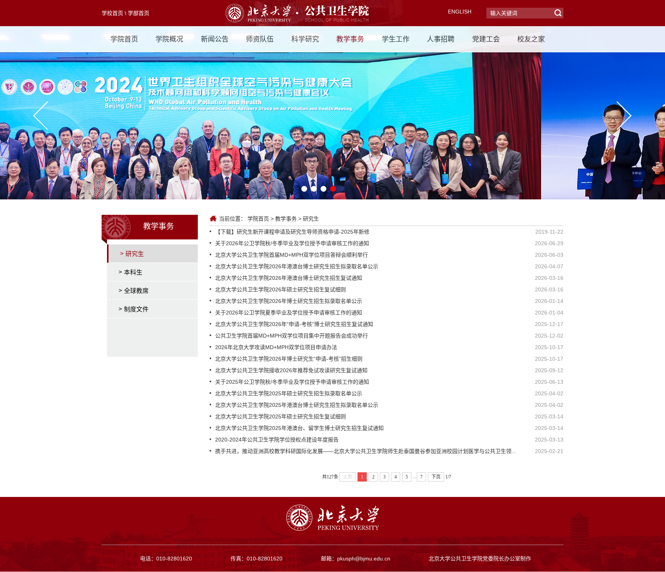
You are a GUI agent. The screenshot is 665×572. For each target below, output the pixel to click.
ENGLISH (459, 11)
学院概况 (169, 39)
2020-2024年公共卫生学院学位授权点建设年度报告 (277, 440)
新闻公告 (215, 39)
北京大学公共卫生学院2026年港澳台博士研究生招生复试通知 (288, 278)
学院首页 (124, 39)
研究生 (311, 219)
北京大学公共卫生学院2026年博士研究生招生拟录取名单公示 (288, 301)
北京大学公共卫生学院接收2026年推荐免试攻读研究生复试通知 (291, 370)
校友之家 (531, 39)
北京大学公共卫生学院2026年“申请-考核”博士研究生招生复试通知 (294, 324)
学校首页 (112, 13)
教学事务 (350, 39)
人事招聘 (440, 39)
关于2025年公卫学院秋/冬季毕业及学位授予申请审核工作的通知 (292, 382)
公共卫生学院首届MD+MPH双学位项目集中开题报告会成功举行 (291, 336)
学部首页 (138, 13)
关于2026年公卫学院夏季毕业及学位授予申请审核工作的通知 (288, 312)
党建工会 (486, 39)
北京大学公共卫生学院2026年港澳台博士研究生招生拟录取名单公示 (296, 266)
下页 (436, 477)
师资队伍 (260, 39)
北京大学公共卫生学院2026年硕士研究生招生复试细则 (280, 289)
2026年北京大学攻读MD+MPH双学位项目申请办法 (276, 347)
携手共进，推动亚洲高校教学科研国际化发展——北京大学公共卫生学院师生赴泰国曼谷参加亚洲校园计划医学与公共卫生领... (365, 451)
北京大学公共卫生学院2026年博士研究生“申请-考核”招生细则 (289, 359)
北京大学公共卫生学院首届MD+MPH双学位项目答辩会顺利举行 (291, 255)
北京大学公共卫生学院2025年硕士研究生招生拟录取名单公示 (288, 393)
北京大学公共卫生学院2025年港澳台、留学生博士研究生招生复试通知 (299, 428)
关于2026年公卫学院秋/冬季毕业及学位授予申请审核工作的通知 (292, 243)
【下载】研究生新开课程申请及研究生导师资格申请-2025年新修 (292, 232)
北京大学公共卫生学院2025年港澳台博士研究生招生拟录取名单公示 (296, 405)
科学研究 (305, 39)
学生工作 (395, 39)
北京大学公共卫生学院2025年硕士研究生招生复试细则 (280, 416)
